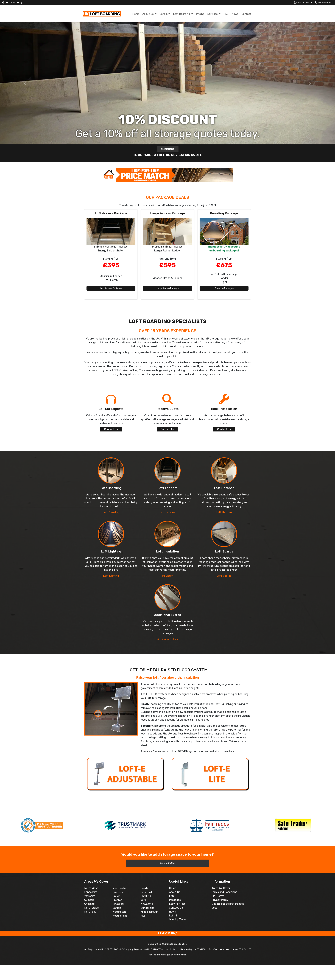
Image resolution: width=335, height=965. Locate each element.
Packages (175, 899)
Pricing (200, 13)
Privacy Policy (219, 899)
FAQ (226, 13)
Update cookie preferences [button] (227, 903)
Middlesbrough (149, 911)
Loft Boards (224, 575)
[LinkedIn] (14, 2)
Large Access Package (168, 288)
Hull (143, 915)
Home (135, 13)
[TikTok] (22, 2)
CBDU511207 (245, 949)
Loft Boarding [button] (182, 13)
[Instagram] (11, 2)
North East (90, 911)
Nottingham (120, 915)
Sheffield (146, 896)
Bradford (146, 892)
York (143, 900)
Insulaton (167, 575)
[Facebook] (3, 2)
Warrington (119, 911)
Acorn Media (180, 954)
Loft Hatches (224, 512)
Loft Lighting (111, 575)
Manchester (120, 888)
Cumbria (89, 899)
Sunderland (147, 907)
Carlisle (117, 907)
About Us (174, 892)
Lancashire (90, 892)
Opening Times (177, 919)
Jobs (214, 907)
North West (91, 888)
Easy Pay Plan (177, 903)
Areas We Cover (220, 888)
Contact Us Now (167, 863)
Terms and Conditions (224, 892)
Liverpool (118, 892)
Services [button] (212, 13)
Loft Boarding (111, 512)
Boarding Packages (224, 288)
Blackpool (118, 903)
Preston (117, 900)
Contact (246, 13)
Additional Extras (167, 639)
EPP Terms (217, 895)
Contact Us (111, 429)
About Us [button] (148, 13)
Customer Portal (304, 2)
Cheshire (89, 903)
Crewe (116, 896)
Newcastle (147, 903)
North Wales (91, 907)
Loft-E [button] (164, 13)
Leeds (144, 888)
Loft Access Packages (111, 288)
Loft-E (173, 915)
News (235, 13)
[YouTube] (18, 2)
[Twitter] (7, 2)
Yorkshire (89, 895)
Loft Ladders (167, 512)
